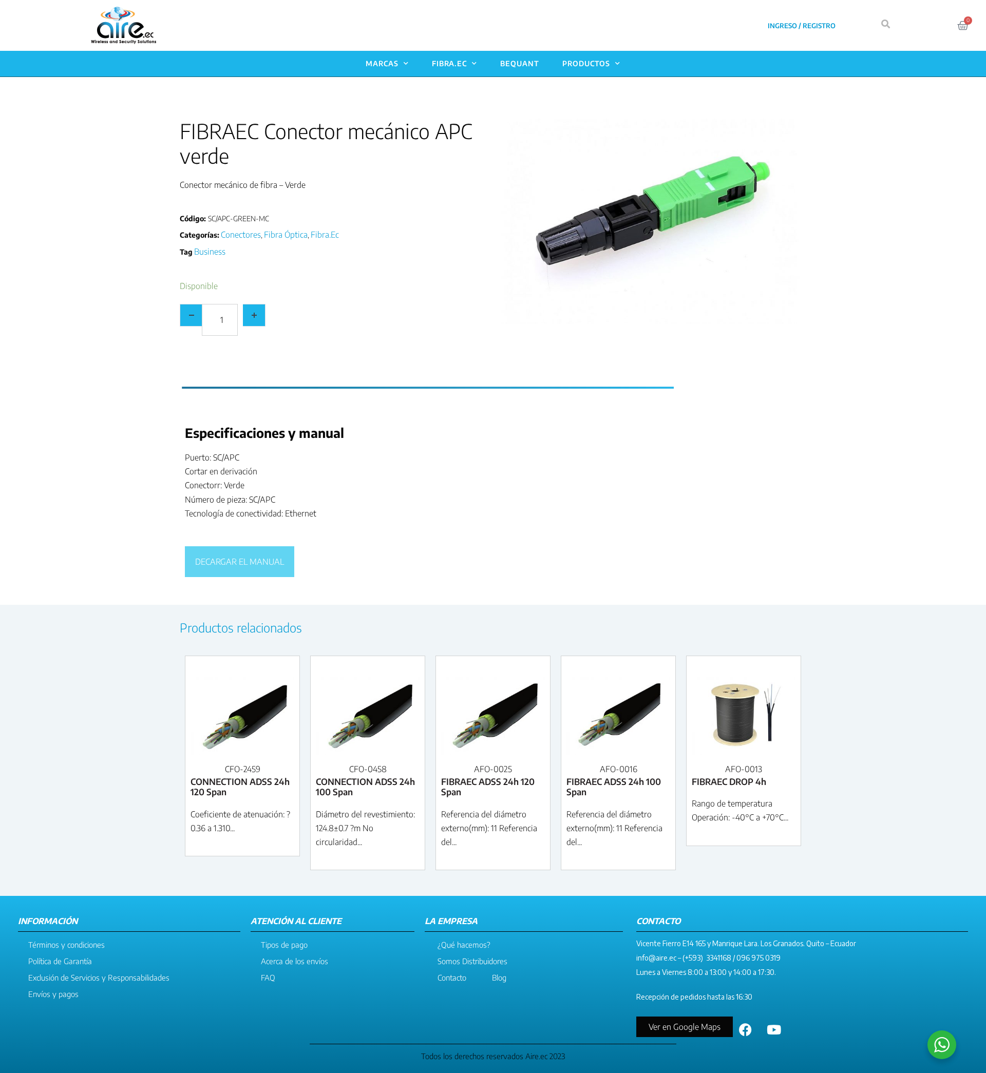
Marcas (382, 63)
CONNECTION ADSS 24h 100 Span (365, 786)
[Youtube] (774, 1029)
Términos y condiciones (66, 944)
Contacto (452, 977)
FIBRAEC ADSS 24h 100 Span (613, 786)
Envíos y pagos (53, 994)
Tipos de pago (284, 944)
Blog (499, 977)
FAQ (268, 977)
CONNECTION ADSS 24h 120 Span (240, 786)
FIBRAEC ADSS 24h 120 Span (488, 786)
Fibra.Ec (449, 63)
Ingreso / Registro (802, 26)
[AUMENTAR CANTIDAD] (254, 315)
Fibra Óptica (286, 234)
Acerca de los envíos (294, 961)
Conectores (241, 234)
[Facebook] (746, 1029)
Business (209, 251)
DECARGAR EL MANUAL (239, 562)
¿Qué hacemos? (464, 944)
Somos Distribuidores (472, 961)
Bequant (519, 63)
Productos (586, 63)
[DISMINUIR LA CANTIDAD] (191, 315)
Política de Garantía (60, 961)
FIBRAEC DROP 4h (729, 781)
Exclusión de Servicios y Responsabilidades (98, 977)
